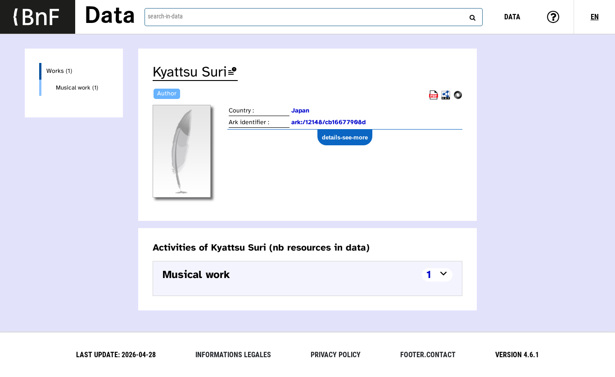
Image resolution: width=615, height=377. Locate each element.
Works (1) (59, 71)
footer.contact (428, 354)
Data (110, 16)
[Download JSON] (457, 97)
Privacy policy (336, 354)
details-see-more (345, 137)
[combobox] (314, 17)
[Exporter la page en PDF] (433, 97)
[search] (471, 15)
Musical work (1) (77, 88)
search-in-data (165, 16)
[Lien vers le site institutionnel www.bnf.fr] (37, 17)
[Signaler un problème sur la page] (232, 72)
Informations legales (233, 354)
